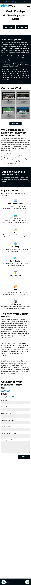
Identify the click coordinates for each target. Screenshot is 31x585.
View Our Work (22, 27)
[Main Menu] (28, 6)
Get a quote (8, 27)
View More (15, 123)
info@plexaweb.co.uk (10, 396)
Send (23, 456)
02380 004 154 (7, 391)
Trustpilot (22, 178)
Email (16, 2)
